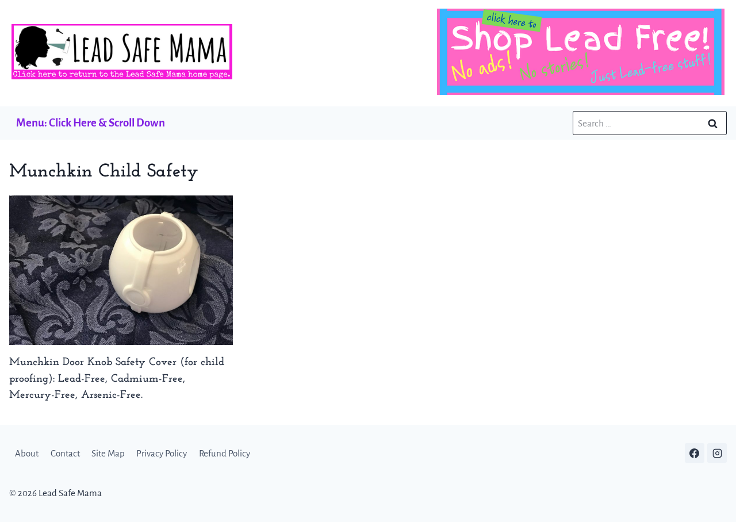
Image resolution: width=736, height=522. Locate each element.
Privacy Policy (161, 453)
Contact (65, 453)
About (27, 453)
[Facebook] (694, 453)
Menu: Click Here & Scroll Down (90, 123)
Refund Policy (224, 453)
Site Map (108, 453)
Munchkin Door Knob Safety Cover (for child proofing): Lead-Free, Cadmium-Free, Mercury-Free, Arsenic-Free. (116, 379)
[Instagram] (717, 453)
